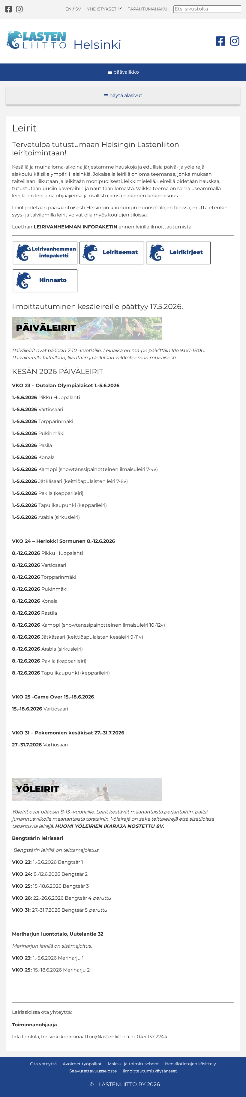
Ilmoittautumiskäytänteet (150, 1071)
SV (78, 9)
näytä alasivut (125, 95)
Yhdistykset (102, 8)
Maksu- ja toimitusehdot (133, 1063)
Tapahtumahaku (147, 9)
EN (68, 9)
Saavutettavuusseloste (93, 1071)
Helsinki (97, 44)
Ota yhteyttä (43, 1063)
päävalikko (125, 72)
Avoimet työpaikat (82, 1063)
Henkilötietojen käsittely (190, 1063)
